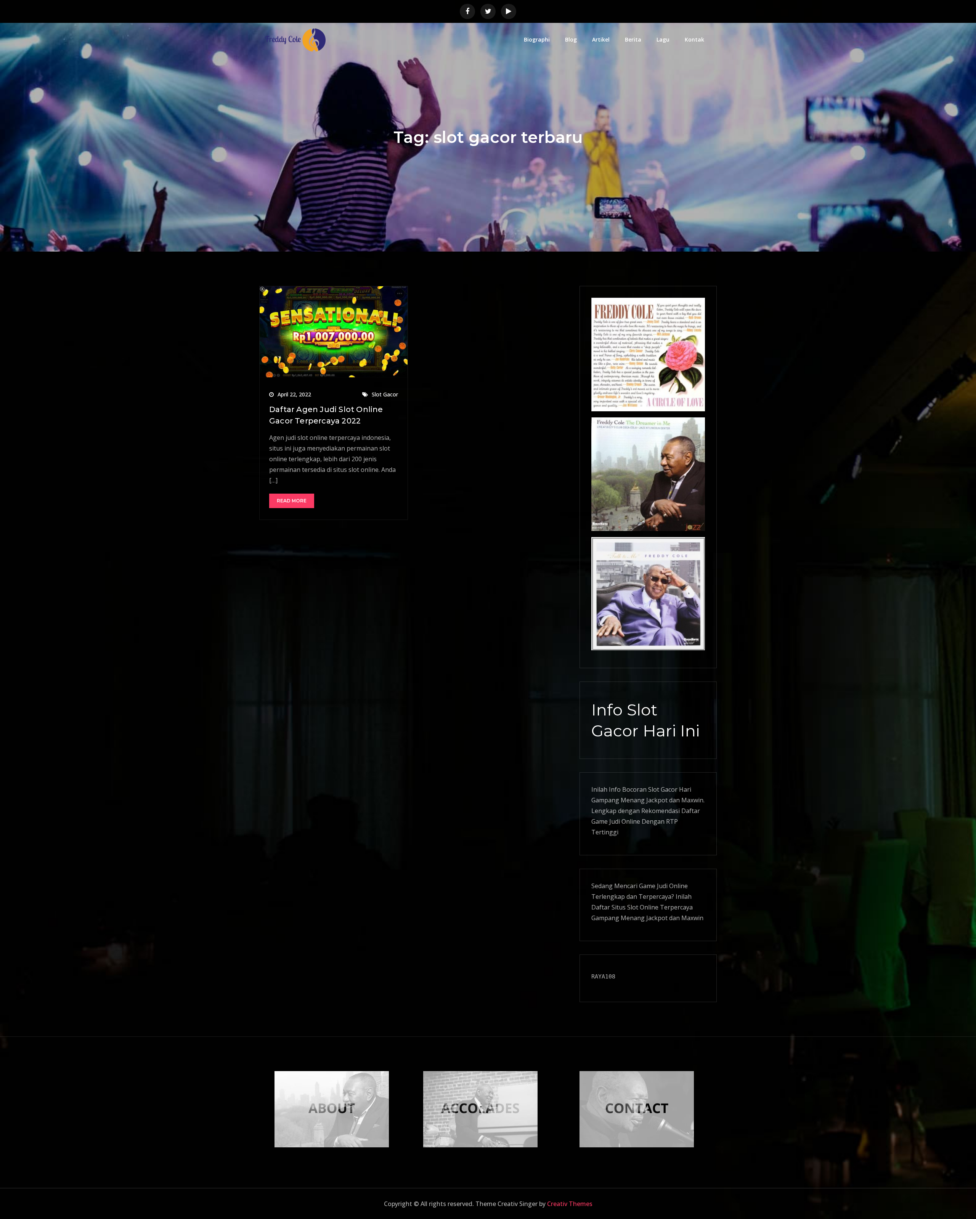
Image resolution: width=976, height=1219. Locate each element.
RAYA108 (603, 976)
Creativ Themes (569, 1204)
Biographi (537, 39)
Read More (292, 501)
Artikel (601, 39)
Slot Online (642, 907)
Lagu (663, 39)
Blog (571, 39)
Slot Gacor (385, 394)
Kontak (694, 39)
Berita (633, 39)
